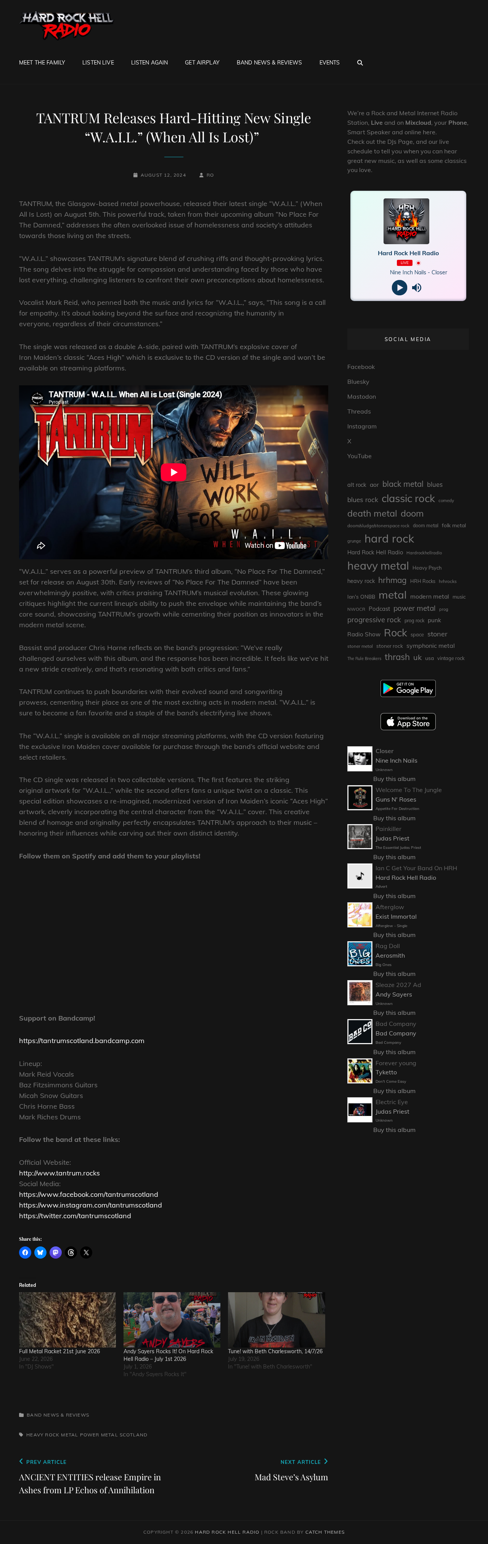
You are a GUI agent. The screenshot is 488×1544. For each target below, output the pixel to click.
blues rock (362, 500)
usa (429, 658)
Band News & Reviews (269, 62)
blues (435, 484)
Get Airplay (202, 62)
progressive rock (374, 619)
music (459, 597)
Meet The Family (42, 62)
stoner (437, 634)
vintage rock (451, 658)
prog (443, 609)
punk (434, 620)
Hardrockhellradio (424, 552)
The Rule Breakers (364, 658)
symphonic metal (430, 645)
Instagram (362, 426)
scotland (134, 1435)
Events (329, 62)
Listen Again (149, 62)
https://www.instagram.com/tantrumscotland (90, 1205)
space (417, 634)
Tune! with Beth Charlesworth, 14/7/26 (275, 1351)
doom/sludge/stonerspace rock (378, 525)
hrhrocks (448, 581)
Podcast (379, 608)
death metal (372, 513)
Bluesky (358, 381)
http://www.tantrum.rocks (59, 1173)
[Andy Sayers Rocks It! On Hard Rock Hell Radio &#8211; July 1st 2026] (172, 1320)
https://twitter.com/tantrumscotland (75, 1215)
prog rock (414, 620)
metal (69, 1435)
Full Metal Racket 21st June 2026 (59, 1351)
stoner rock (389, 646)
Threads (359, 411)
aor (374, 484)
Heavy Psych (427, 568)
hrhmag (392, 580)
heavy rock (42, 1435)
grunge (354, 541)
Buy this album (394, 778)
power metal (99, 1435)
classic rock (408, 498)
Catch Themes (325, 1532)
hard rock (389, 538)
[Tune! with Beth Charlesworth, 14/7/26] (276, 1320)
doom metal (425, 525)
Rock (395, 632)
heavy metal (378, 565)
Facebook (361, 366)
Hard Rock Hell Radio (375, 552)
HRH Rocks (422, 581)
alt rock (356, 484)
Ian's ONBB (361, 596)
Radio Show (363, 634)
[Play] (399, 288)
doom (412, 513)
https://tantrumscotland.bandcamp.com (81, 1040)
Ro (210, 175)
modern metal (429, 596)
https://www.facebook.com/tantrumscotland (88, 1194)
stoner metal (360, 646)
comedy (446, 500)
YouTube (359, 456)
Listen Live (98, 62)
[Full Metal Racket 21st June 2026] (67, 1320)
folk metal (454, 525)
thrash (397, 656)
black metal (403, 484)
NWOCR (356, 609)
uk (417, 657)
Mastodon (361, 396)
